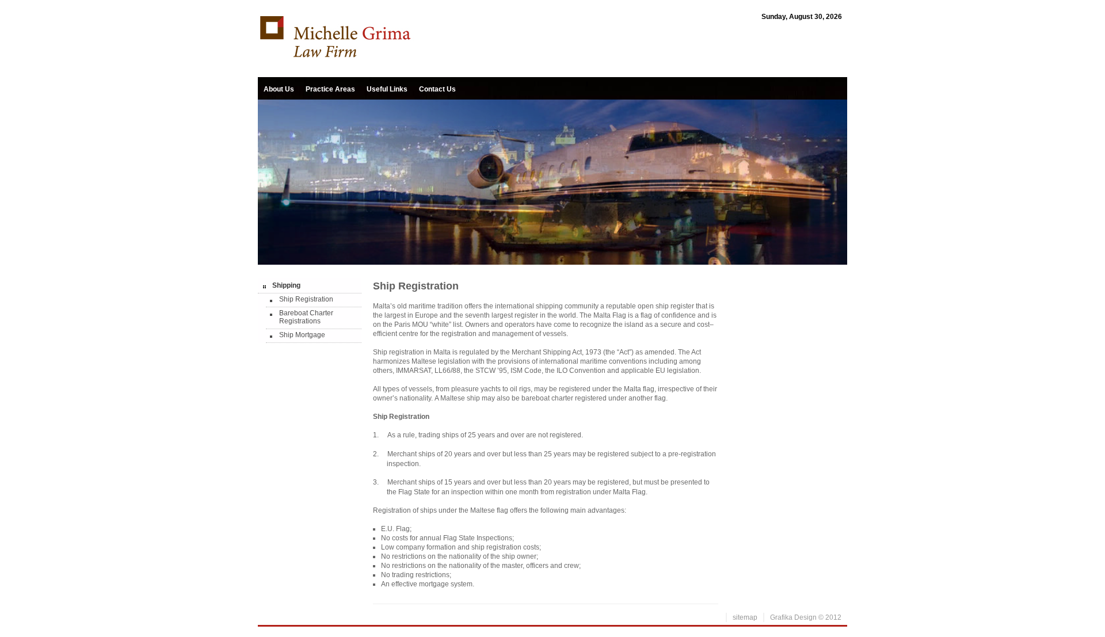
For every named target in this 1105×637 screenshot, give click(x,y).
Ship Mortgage (302, 335)
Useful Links (387, 89)
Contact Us (437, 89)
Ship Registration (306, 299)
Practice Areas (330, 89)
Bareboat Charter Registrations (306, 317)
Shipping (286, 285)
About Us (279, 89)
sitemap (745, 617)
